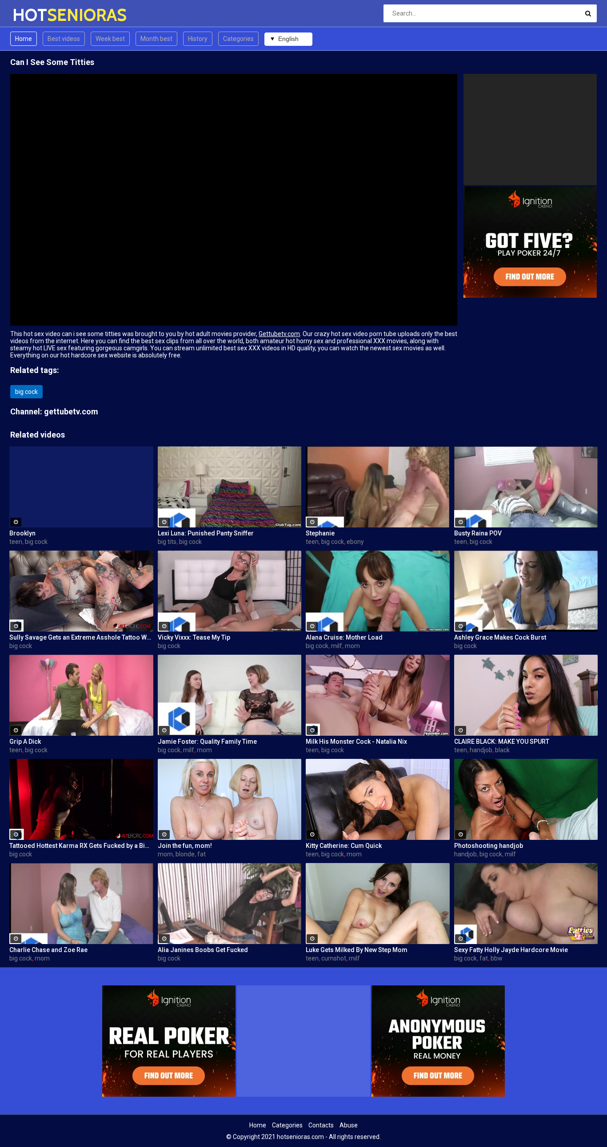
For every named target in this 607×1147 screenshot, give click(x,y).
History (198, 38)
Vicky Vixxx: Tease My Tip (194, 637)
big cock (26, 391)
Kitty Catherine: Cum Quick (344, 845)
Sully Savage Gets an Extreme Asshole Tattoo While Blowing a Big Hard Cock (81, 637)
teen (15, 541)
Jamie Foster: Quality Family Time (207, 741)
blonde (185, 854)
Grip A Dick (25, 741)
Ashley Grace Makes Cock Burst (500, 637)
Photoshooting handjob (488, 845)
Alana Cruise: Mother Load (344, 637)
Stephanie (320, 533)
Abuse (348, 1125)
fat (201, 854)
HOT (35, 14)
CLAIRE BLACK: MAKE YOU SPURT (501, 741)
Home (23, 38)
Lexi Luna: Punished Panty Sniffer (206, 533)
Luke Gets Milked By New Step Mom (356, 949)
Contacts (321, 1125)
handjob (481, 750)
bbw (497, 958)
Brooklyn (22, 533)
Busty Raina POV (478, 533)
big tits (167, 541)
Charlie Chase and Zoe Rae (48, 949)
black (502, 750)
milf (336, 645)
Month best (156, 38)
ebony (355, 541)
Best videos (64, 38)
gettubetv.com (71, 411)
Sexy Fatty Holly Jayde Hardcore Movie (511, 949)
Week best (110, 38)
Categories (238, 38)
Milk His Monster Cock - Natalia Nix (356, 741)
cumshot (333, 958)
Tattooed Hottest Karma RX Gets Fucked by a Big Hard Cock (81, 845)
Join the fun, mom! (185, 845)
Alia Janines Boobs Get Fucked (203, 949)
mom (352, 645)
